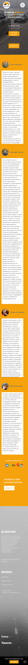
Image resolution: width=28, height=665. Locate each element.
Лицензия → (7, 642)
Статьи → (6, 636)
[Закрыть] (26, 658)
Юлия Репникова (16, 386)
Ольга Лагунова (16, 64)
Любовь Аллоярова (17, 312)
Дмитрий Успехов (16, 152)
